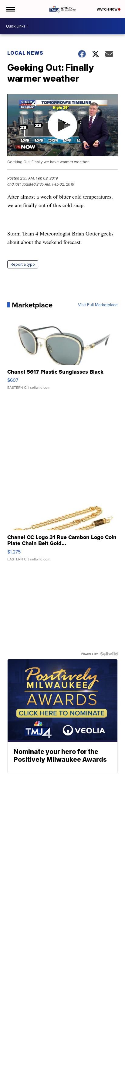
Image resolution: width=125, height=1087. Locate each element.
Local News (25, 53)
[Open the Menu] (10, 9)
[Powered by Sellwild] (109, 654)
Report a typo (23, 264)
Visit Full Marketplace (98, 305)
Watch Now (107, 9)
